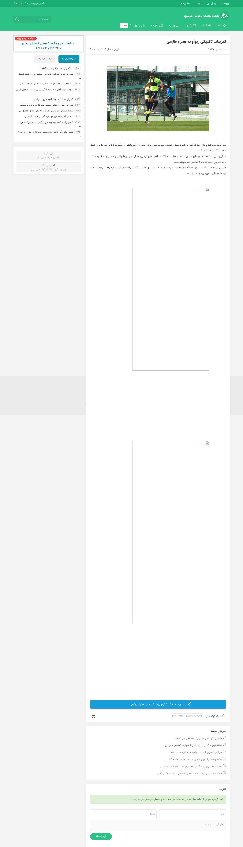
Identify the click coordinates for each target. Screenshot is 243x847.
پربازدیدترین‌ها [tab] (69, 59)
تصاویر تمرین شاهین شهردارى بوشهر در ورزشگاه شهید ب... (50, 76)
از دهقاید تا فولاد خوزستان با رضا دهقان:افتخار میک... (46, 84)
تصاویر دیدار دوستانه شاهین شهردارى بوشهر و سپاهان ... (44, 105)
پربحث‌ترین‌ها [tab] (45, 59)
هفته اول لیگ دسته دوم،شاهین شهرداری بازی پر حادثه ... (49, 134)
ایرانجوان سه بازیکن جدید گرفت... (56, 68)
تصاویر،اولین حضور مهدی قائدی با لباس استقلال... (48, 116)
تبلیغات (198, 4)
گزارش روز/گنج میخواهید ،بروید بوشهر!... (52, 99)
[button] (222, 25)
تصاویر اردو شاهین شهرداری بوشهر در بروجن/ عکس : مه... (50, 124)
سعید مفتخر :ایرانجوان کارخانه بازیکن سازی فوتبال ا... (46, 111)
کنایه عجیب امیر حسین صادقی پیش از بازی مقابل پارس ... (48, 92)
